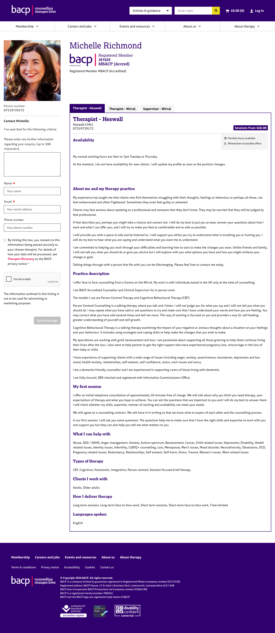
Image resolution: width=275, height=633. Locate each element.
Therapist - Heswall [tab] (87, 108)
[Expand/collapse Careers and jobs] (95, 26)
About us (189, 26)
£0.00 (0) (237, 11)
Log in (259, 11)
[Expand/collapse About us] (200, 26)
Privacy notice (50, 567)
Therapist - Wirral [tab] (122, 109)
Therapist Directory (21, 259)
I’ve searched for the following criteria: (30, 129)
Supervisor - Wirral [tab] (157, 109)
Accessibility (72, 567)
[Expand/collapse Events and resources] (153, 26)
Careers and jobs (80, 26)
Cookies (90, 567)
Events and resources (135, 26)
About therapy (244, 26)
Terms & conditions (23, 567)
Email (8, 201)
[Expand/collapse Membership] (37, 26)
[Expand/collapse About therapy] (258, 26)
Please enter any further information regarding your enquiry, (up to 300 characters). (29, 144)
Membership (25, 26)
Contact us (107, 567)
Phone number (14, 220)
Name (8, 183)
